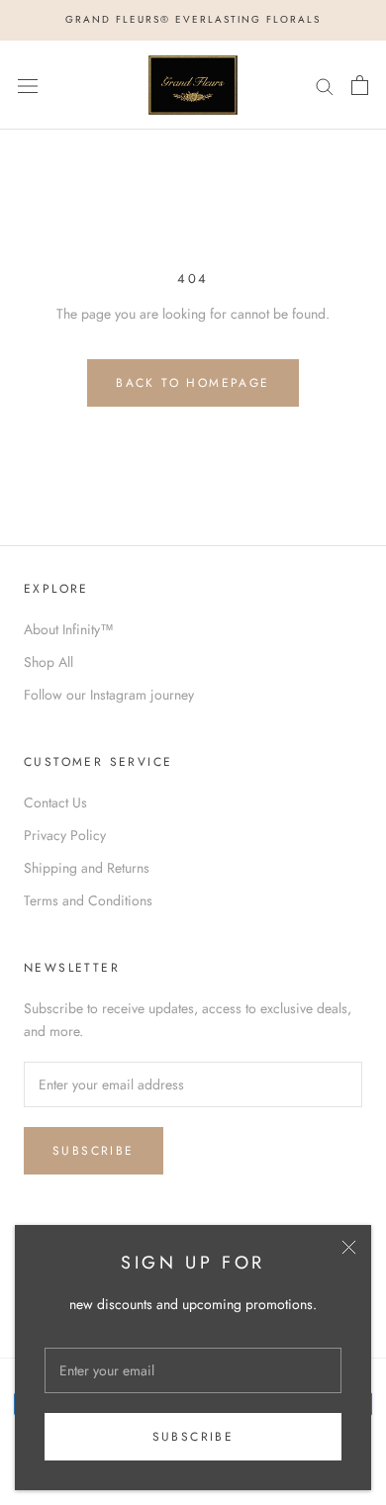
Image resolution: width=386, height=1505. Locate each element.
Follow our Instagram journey (109, 695)
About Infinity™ (69, 629)
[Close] (348, 1247)
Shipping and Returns (86, 868)
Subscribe (193, 1437)
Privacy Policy (65, 835)
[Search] (325, 84)
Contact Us (55, 802)
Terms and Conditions (88, 900)
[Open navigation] (28, 85)
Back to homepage (192, 383)
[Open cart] (359, 85)
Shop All (48, 662)
